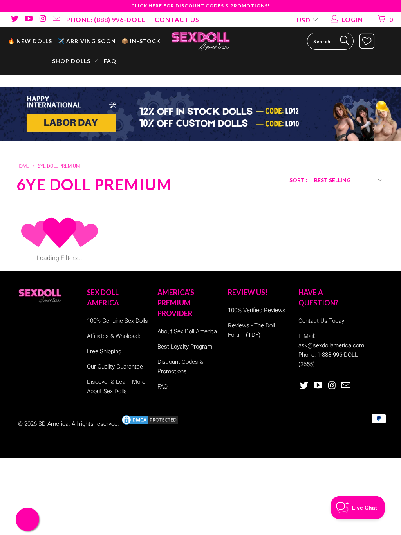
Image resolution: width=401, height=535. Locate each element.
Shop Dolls (72, 61)
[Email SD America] (56, 19)
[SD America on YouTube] (28, 19)
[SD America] (200, 40)
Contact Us (177, 19)
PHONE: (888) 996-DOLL (105, 19)
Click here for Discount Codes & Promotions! (200, 6)
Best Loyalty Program (184, 346)
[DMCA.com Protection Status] (150, 423)
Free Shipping (104, 351)
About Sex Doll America (187, 331)
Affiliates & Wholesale (114, 336)
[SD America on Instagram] (42, 19)
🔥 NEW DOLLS (30, 41)
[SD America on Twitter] (14, 19)
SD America (53, 423)
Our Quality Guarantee (115, 366)
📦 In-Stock (141, 41)
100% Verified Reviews (256, 310)
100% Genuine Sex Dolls (117, 320)
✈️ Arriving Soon (87, 41)
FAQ (110, 61)
